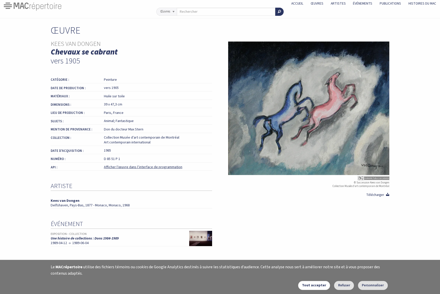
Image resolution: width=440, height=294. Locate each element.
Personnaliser (373, 285)
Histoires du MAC (422, 3)
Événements (362, 3)
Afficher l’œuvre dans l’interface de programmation (143, 167)
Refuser (344, 285)
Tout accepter (314, 285)
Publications (390, 3)
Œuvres (317, 3)
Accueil (297, 3)
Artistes (338, 3)
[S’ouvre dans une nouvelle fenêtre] (308, 178)
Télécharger (377, 194)
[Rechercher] (279, 12)
